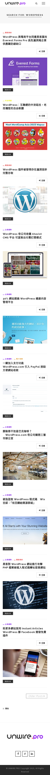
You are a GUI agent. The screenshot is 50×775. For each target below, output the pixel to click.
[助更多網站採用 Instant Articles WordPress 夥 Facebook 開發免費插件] (25, 662)
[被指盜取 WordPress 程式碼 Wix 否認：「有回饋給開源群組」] (25, 530)
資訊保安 (8, 32)
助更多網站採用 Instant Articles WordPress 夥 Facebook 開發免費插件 (24, 632)
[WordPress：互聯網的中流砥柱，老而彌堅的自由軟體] (25, 135)
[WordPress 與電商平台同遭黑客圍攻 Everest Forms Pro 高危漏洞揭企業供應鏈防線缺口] (25, 71)
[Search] (36, 3)
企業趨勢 (8, 230)
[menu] (43, 3)
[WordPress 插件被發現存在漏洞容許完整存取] (25, 200)
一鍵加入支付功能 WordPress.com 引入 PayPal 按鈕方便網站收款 (24, 367)
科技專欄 (8, 100)
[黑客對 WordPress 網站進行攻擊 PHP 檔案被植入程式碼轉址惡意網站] (25, 594)
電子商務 (19, 359)
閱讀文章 (8, 90)
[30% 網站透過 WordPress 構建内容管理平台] (25, 329)
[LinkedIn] (32, 754)
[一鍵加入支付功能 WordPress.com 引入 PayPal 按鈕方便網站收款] (25, 397)
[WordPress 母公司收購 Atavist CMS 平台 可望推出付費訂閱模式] (25, 264)
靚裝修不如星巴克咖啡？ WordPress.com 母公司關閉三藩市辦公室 (24, 435)
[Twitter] (25, 754)
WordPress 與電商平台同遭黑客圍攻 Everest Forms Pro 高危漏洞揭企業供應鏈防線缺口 (26, 40)
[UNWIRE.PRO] (15, 3)
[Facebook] (18, 754)
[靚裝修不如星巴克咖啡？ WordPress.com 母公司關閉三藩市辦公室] (25, 465)
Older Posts (35, 696)
